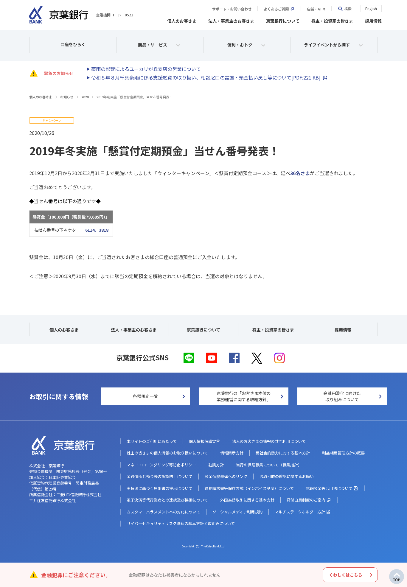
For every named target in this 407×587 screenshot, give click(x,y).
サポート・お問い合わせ (231, 9)
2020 (84, 96)
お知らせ (66, 96)
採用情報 (373, 21)
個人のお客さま (181, 21)
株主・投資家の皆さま (332, 21)
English (371, 8)
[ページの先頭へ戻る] (396, 576)
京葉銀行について (282, 21)
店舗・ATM (316, 9)
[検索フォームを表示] (345, 8)
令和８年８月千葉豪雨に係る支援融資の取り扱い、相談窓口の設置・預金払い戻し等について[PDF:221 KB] (206, 77)
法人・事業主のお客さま (231, 21)
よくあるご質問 (276, 9)
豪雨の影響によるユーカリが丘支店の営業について (146, 68)
